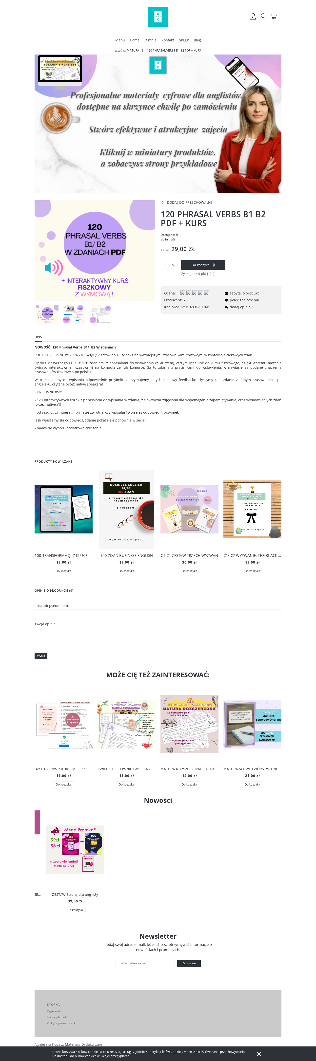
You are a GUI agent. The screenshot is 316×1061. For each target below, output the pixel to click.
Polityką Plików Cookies (165, 1051)
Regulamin (54, 1011)
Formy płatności (58, 1017)
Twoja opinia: (46, 624)
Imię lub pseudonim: (52, 605)
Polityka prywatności (61, 1023)
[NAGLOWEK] (158, 123)
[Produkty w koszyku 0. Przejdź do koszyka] (274, 19)
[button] (241, 293)
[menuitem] (120, 40)
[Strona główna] (158, 17)
